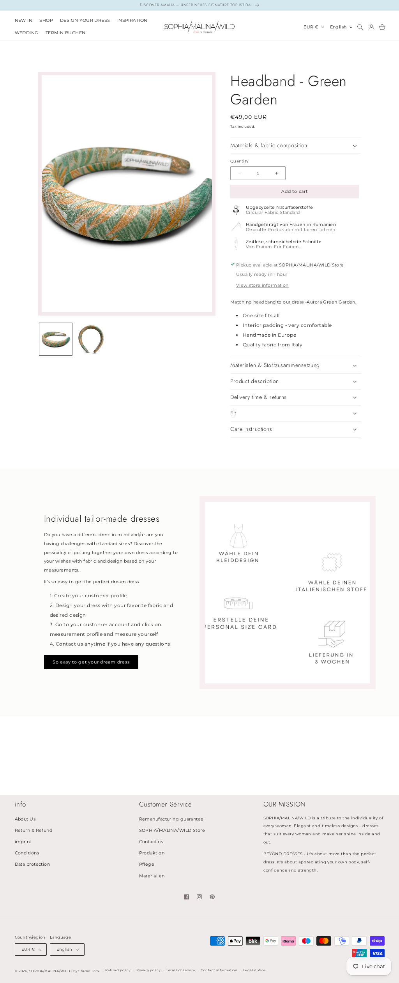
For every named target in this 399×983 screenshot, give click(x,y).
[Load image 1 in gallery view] (55, 339)
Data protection (32, 864)
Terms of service (180, 970)
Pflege (147, 864)
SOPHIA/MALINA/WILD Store (172, 830)
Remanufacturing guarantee (171, 819)
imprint (23, 841)
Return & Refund (34, 830)
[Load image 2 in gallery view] (91, 339)
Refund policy (118, 970)
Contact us (151, 841)
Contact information (219, 970)
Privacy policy (148, 970)
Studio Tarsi (88, 971)
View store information (262, 285)
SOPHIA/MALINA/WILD (49, 971)
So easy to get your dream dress (91, 662)
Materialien (152, 876)
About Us (25, 819)
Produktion (152, 853)
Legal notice (254, 970)
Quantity (239, 161)
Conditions (27, 853)
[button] (46, 20)
